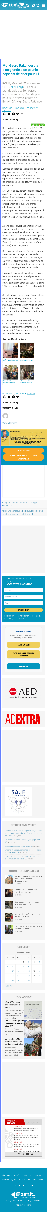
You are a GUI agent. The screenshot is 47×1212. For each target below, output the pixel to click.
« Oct (7, 986)
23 (29, 976)
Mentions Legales (9, 1179)
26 (8, 980)
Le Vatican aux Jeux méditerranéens (18, 846)
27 (13, 980)
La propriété (26, 1175)
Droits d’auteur (24, 1179)
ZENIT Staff (32, 108)
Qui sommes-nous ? (10, 1175)
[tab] (14, 1122)
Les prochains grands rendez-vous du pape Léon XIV (14, 1023)
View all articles (9, 423)
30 (29, 980)
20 (13, 976)
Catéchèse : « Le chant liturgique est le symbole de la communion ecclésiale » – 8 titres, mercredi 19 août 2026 (23, 833)
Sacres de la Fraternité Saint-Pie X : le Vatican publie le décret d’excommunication (28, 878)
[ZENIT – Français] (13, 5)
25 (39, 976)
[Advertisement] (23, 34)
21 (18, 976)
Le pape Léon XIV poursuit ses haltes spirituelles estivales (14, 1041)
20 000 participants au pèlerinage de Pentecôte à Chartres (28, 927)
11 (39, 967)
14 (18, 971)
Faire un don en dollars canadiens (23, 457)
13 (13, 971)
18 (39, 971)
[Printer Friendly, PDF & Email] (38, 125)
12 (8, 971)
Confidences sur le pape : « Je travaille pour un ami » (26, 891)
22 (23, 976)
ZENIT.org (16, 87)
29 (23, 980)
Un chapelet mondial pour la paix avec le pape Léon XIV (27, 903)
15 (23, 971)
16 (29, 971)
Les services (38, 1175)
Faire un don (23, 450)
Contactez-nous (38, 1179)
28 (18, 980)
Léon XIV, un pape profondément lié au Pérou (14, 1004)
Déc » (12, 986)
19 (8, 976)
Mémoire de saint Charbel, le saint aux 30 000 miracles (27, 915)
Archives (6, 111)
